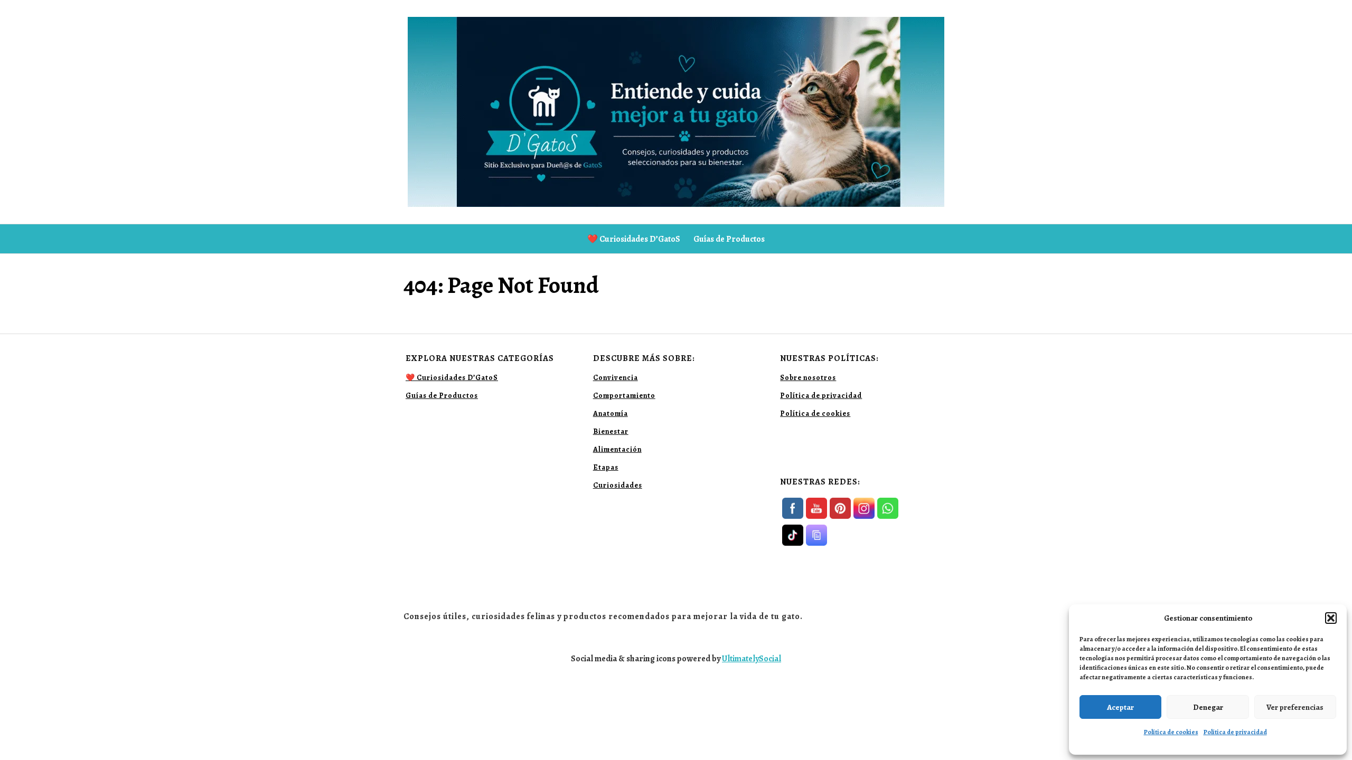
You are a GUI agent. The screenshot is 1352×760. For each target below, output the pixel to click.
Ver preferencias (1294, 707)
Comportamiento (624, 396)
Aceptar (1120, 707)
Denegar (1208, 707)
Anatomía (610, 413)
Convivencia (615, 378)
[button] (1331, 618)
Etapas (605, 467)
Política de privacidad (1235, 732)
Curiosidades (617, 485)
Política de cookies (1171, 732)
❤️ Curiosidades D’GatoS (633, 239)
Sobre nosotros (808, 378)
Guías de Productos (729, 239)
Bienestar (610, 431)
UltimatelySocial (751, 658)
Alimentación (617, 449)
